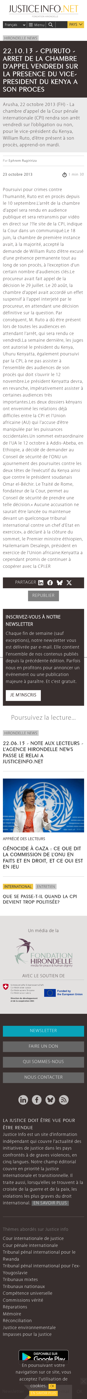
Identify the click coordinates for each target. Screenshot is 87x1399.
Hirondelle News (20, 38)
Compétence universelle (27, 1293)
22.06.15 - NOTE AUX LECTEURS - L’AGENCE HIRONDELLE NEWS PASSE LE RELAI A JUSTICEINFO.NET (43, 751)
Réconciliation (17, 1321)
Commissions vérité (23, 1300)
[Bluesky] (50, 1100)
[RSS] (64, 1100)
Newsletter (43, 1031)
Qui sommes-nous (43, 1062)
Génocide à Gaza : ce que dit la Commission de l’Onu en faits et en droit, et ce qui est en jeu (43, 856)
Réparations (15, 1307)
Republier (43, 596)
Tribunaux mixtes (20, 1280)
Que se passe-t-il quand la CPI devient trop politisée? (40, 899)
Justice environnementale (29, 1328)
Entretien (46, 887)
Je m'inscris (23, 695)
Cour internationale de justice (33, 1239)
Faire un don (43, 1046)
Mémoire (12, 1314)
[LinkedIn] (23, 1100)
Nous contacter (43, 1077)
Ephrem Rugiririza (23, 161)
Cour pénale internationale (30, 1246)
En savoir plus (43, 1393)
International (18, 887)
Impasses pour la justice (27, 1334)
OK (52, 1386)
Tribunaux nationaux (24, 1287)
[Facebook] (37, 1100)
